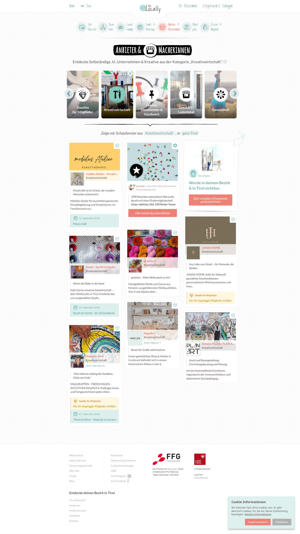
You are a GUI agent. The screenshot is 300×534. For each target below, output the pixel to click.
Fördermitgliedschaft (80, 465)
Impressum (117, 455)
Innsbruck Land (77, 510)
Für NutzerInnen (188, 6)
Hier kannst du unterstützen (152, 213)
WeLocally (172, 469)
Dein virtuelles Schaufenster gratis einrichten (210, 200)
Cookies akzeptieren (258, 521)
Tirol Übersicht (77, 500)
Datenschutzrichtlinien (123, 460)
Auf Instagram (118, 475)
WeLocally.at (76, 455)
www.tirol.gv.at (201, 477)
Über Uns (74, 470)
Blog (71, 480)
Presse (72, 475)
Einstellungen (282, 521)
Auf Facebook (118, 480)
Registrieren (211, 6)
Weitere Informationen (258, 514)
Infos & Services (77, 460)
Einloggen (227, 6)
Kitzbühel (74, 515)
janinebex (140, 186)
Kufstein (73, 520)
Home (72, 6)
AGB (113, 470)
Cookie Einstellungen (122, 465)
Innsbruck (74, 505)
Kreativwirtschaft (159, 133)
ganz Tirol (190, 133)
